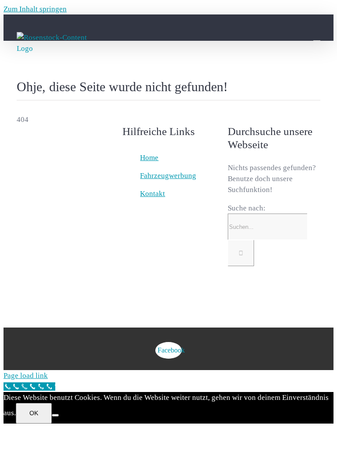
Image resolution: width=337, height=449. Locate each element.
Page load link (26, 375)
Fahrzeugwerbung (168, 175)
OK (33, 413)
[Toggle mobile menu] (316, 36)
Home (149, 157)
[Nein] (55, 415)
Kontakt (152, 193)
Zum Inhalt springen (35, 9)
